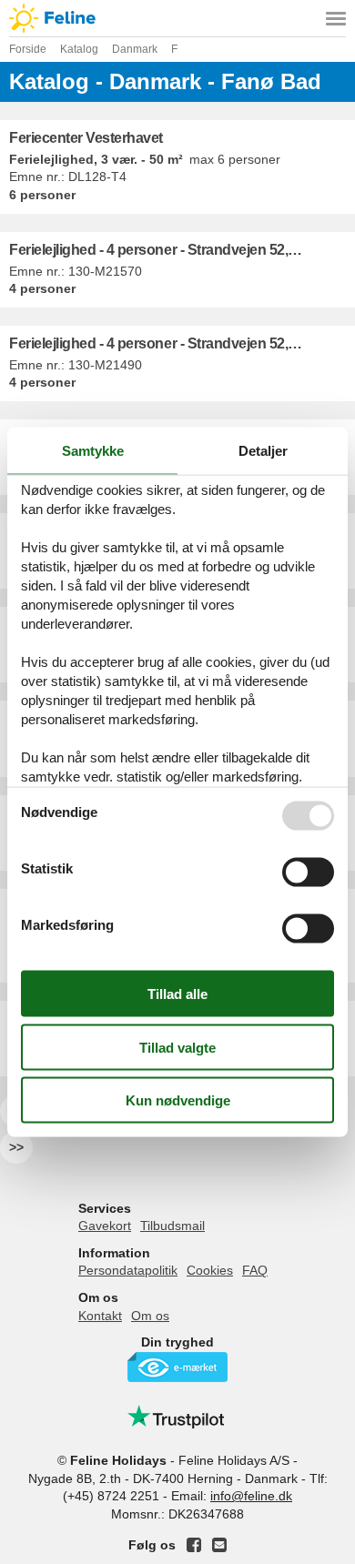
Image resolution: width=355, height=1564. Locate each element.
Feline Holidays (177, 18)
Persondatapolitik (128, 1270)
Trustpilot (177, 1416)
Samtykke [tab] (93, 450)
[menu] (336, 18)
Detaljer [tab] (263, 450)
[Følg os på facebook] (194, 1545)
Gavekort (104, 1225)
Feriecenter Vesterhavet (86, 138)
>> (16, 1147)
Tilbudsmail (172, 1225)
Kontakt (100, 1315)
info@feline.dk (251, 1495)
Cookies (210, 1270)
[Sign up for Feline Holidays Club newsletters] (219, 1545)
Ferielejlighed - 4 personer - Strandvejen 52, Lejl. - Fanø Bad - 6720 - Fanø (182, 249)
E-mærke (177, 1367)
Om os (150, 1315)
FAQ (255, 1270)
